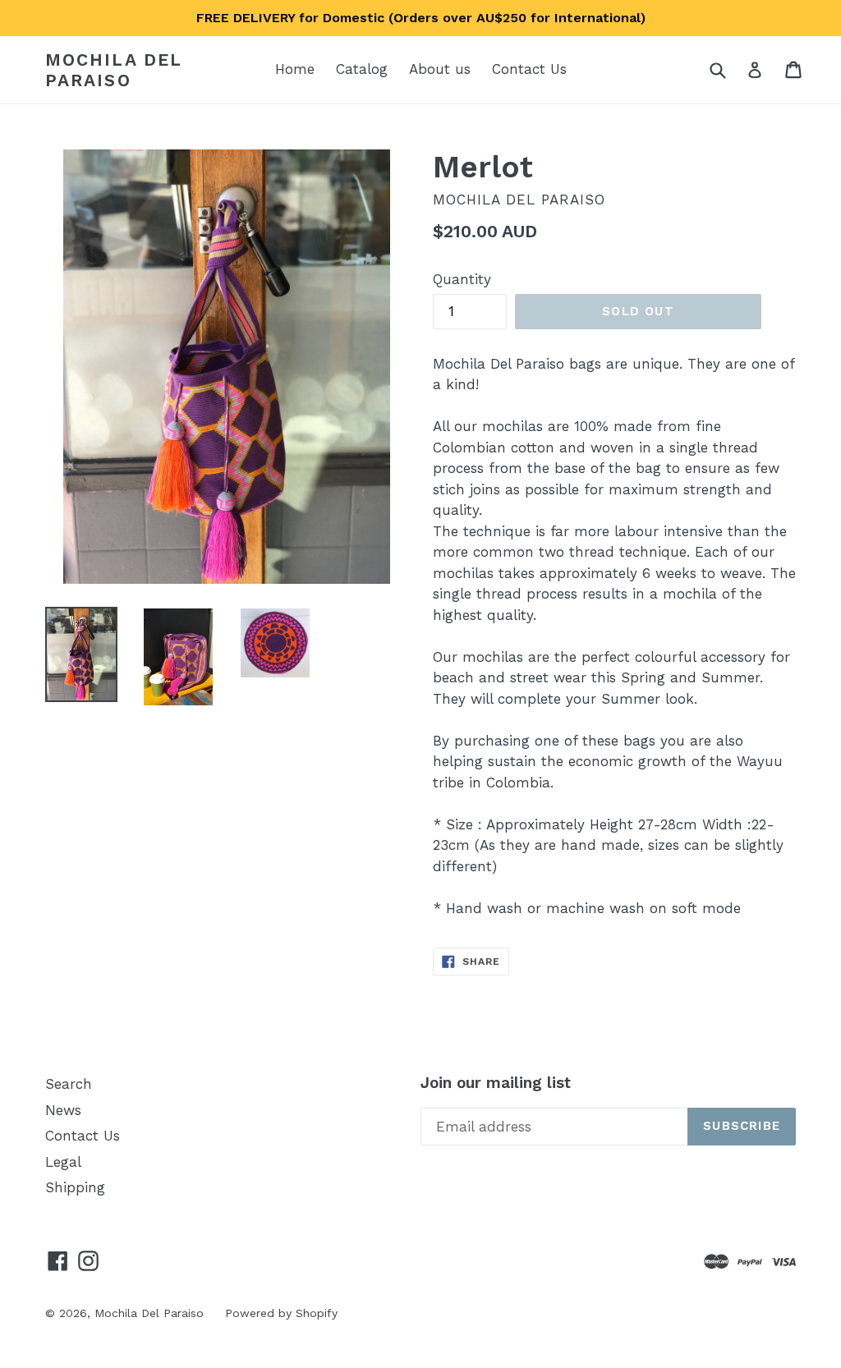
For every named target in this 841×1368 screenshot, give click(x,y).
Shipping (75, 1187)
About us (440, 69)
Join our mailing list (495, 1083)
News (63, 1110)
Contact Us (529, 69)
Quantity (462, 279)
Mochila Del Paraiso (113, 69)
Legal (63, 1162)
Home (295, 69)
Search (68, 1084)
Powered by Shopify (281, 1313)
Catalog (362, 69)
